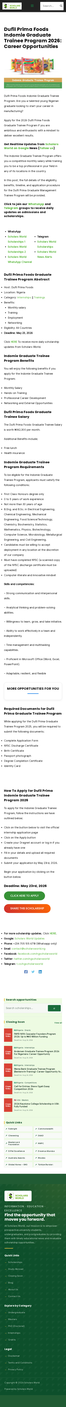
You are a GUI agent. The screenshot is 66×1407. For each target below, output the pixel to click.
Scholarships (15, 1262)
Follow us (47, 148)
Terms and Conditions (20, 1362)
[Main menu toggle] (32, 6)
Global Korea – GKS (17, 1164)
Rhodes (41, 1158)
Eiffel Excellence (16, 1151)
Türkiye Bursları (45, 1164)
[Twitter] (33, 971)
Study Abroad (15, 1269)
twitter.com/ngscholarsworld (32, 958)
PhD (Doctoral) (16, 1326)
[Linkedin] (40, 971)
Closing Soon (15, 1275)
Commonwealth (45, 1129)
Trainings (39, 297)
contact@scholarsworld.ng (28, 948)
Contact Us (14, 1296)
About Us (13, 1289)
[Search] (61, 6)
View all (58, 1023)
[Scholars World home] (18, 1196)
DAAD (40, 1135)
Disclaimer (14, 1355)
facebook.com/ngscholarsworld (37, 953)
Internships (24, 297)
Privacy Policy (15, 1369)
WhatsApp (36, 204)
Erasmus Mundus (46, 1151)
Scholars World (25, 1389)
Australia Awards (16, 1158)
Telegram (11, 208)
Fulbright (12, 1129)
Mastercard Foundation (14, 1143)
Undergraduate (16, 1312)
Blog (10, 1282)
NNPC (41, 1143)
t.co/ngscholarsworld (30, 964)
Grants (12, 1339)
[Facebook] (26, 971)
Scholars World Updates (30, 938)
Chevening (13, 1135)
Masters (12, 1319)
